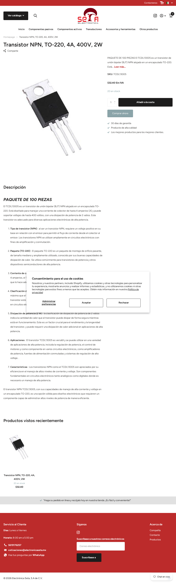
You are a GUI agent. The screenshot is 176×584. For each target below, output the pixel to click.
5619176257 (14, 545)
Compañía (155, 530)
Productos (155, 539)
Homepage (9, 37)
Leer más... (120, 66)
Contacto (155, 535)
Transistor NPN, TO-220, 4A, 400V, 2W (19, 477)
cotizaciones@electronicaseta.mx (27, 550)
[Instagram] (78, 532)
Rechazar (124, 302)
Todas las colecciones (41, 29)
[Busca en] (35, 16)
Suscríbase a (89, 557)
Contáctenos (150, 3)
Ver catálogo (15, 15)
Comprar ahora (120, 113)
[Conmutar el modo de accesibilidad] (162, 3)
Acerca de (156, 524)
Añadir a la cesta (145, 102)
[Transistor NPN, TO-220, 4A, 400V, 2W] (19, 447)
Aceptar (86, 302)
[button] (116, 99)
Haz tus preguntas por (26, 555)
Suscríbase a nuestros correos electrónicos (100, 538)
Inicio (21, 29)
